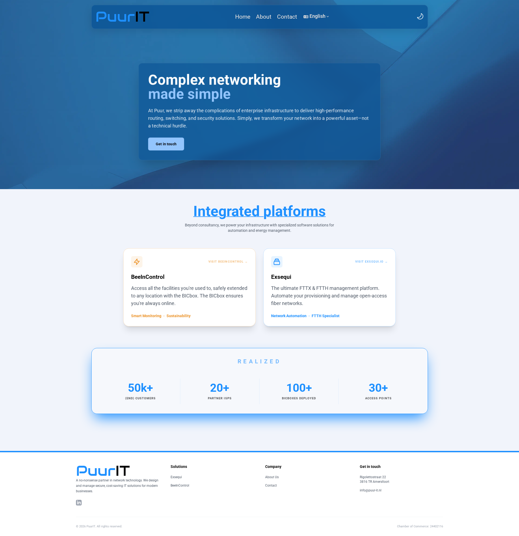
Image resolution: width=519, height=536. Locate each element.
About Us (272, 477)
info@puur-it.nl (370, 490)
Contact (271, 485)
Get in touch (166, 144)
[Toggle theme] (420, 16)
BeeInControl (180, 485)
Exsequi (176, 477)
